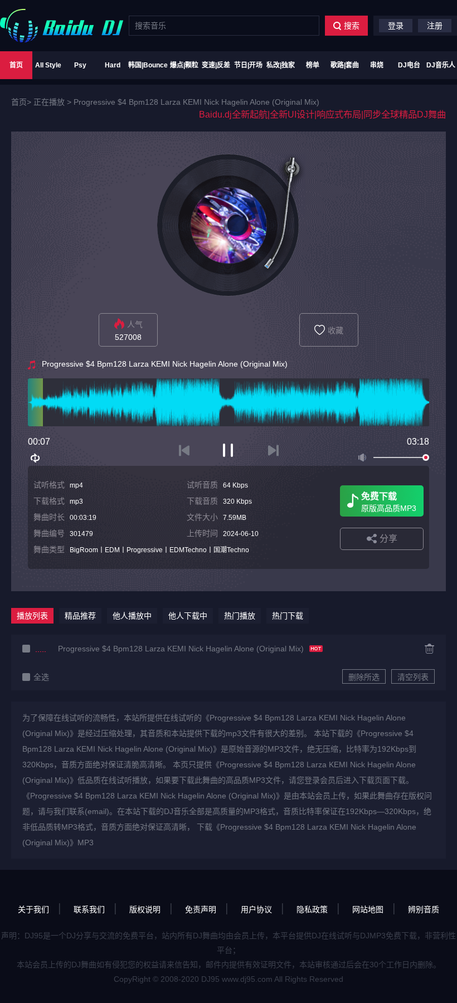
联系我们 (89, 909)
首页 (16, 65)
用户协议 (256, 909)
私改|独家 (280, 65)
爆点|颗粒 (184, 65)
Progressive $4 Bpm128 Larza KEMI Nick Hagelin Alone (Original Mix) (196, 102)
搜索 (351, 25)
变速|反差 (216, 65)
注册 (435, 25)
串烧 (376, 65)
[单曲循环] (36, 458)
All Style (48, 65)
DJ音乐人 (440, 65)
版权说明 (145, 909)
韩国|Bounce (148, 65)
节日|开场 (248, 65)
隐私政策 (312, 909)
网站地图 (367, 909)
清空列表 (413, 677)
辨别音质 (423, 909)
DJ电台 (409, 65)
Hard (112, 65)
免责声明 (200, 909)
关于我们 (33, 909)
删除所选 (364, 677)
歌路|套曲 (344, 65)
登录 (395, 25)
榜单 (312, 65)
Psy (80, 65)
